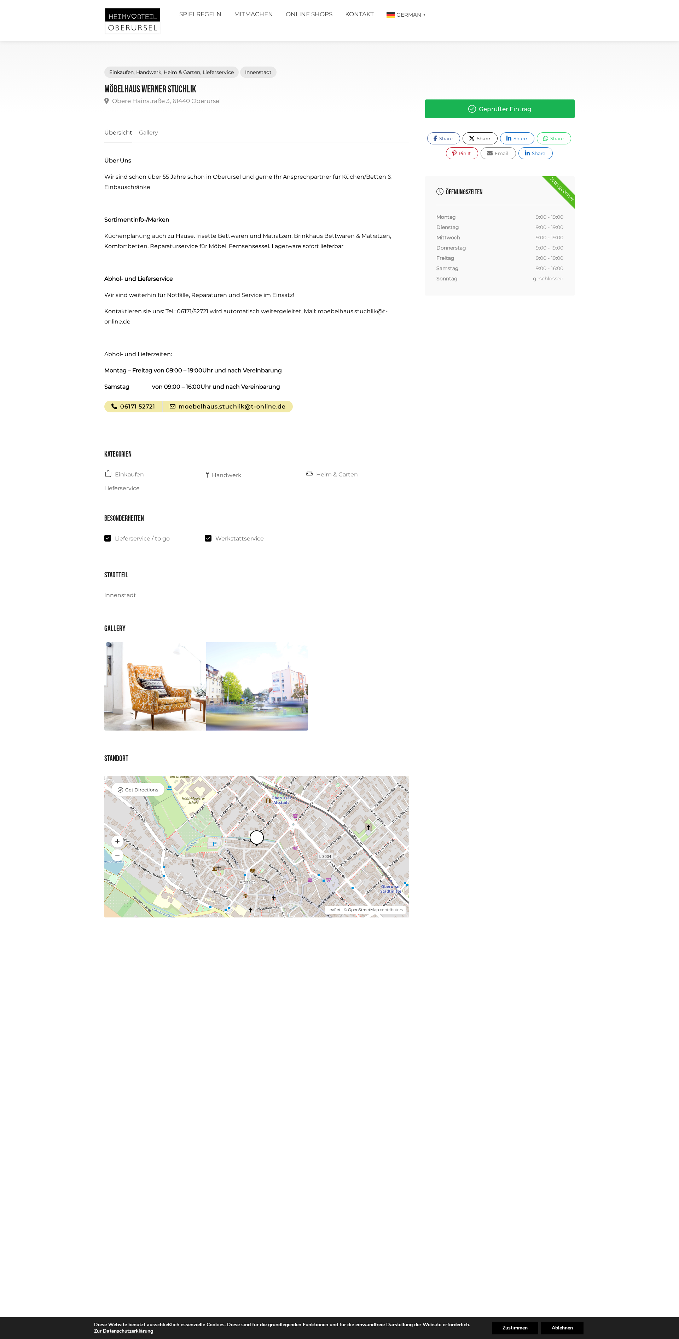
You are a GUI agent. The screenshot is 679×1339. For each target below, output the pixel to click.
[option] (155, 686)
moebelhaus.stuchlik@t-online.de (231, 406)
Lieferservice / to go (142, 538)
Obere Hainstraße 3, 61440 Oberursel (166, 100)
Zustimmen (515, 1327)
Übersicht (118, 132)
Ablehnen (562, 1327)
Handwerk (148, 72)
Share (445, 138)
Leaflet (334, 909)
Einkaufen (121, 72)
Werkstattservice (239, 538)
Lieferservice (218, 72)
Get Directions (141, 789)
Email (501, 153)
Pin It (464, 153)
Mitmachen (253, 14)
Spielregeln (200, 14)
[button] (117, 841)
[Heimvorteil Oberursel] (132, 22)
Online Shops (309, 14)
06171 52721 (136, 406)
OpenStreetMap (363, 909)
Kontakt (359, 14)
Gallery (148, 132)
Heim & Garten (182, 72)
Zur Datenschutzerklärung (123, 1331)
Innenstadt (258, 72)
